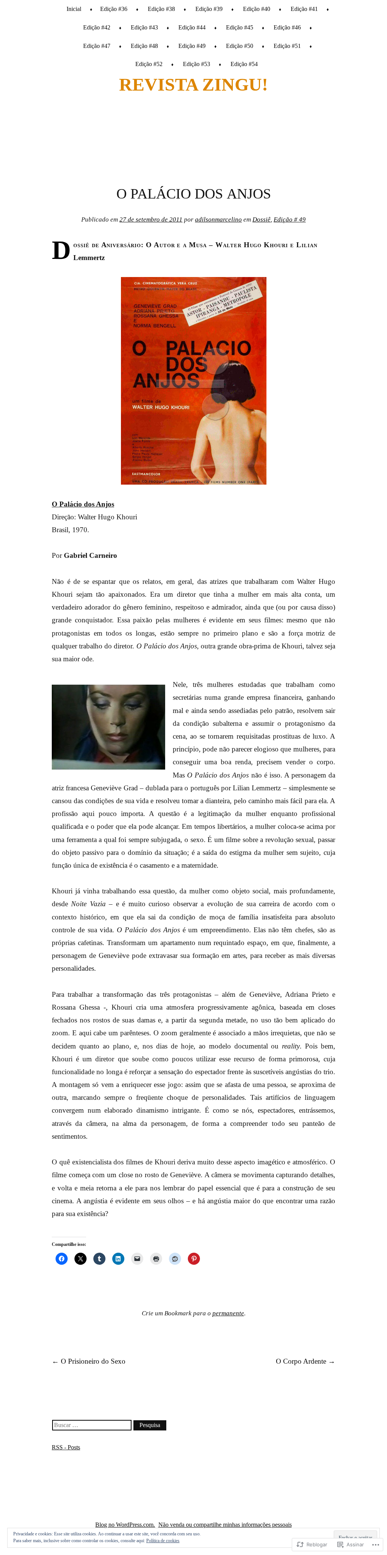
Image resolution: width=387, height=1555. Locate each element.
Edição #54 (244, 64)
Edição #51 (287, 46)
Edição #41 (304, 9)
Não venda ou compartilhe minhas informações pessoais (225, 1524)
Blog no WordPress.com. (125, 1524)
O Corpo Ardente (305, 1361)
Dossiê (261, 219)
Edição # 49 (290, 219)
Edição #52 (149, 64)
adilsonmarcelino (218, 219)
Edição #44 (192, 27)
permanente (228, 1313)
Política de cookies (163, 1540)
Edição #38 (161, 9)
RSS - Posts (66, 1447)
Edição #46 (287, 27)
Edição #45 (239, 27)
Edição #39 (209, 9)
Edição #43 (144, 27)
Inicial (74, 9)
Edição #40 (256, 9)
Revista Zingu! (193, 84)
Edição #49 (192, 46)
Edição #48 (144, 46)
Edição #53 (196, 64)
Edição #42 (96, 27)
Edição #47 (96, 46)
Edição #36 (113, 9)
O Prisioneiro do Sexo (88, 1361)
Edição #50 (239, 46)
